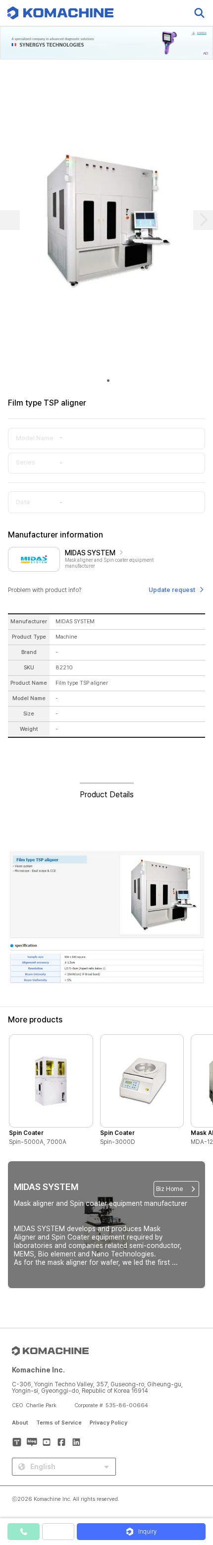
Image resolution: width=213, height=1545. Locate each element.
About (20, 1423)
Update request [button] (172, 590)
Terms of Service (59, 1423)
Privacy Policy (108, 1423)
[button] (194, 1460)
